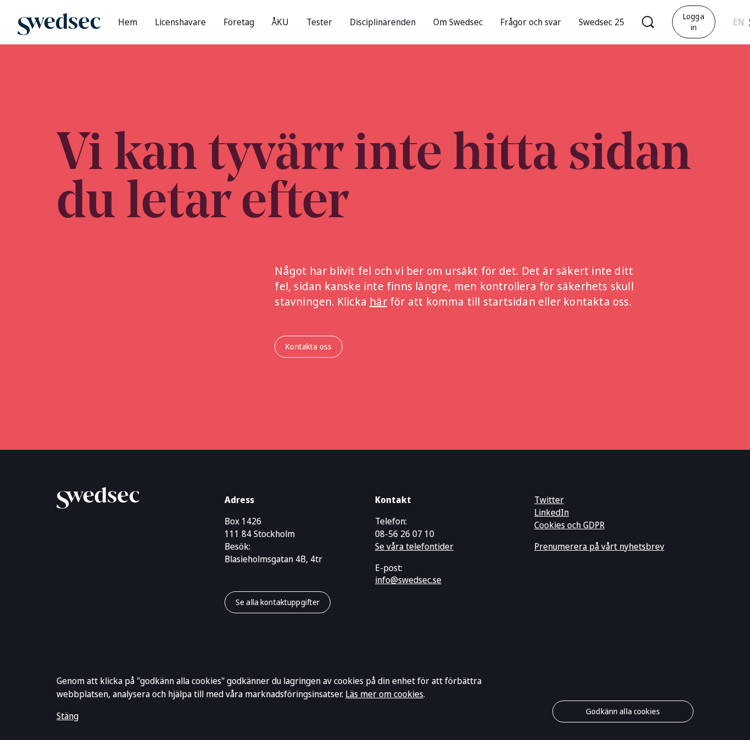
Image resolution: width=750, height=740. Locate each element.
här (378, 301)
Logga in (693, 21)
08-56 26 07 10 (404, 534)
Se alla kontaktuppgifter (278, 602)
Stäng (68, 716)
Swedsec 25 (601, 22)
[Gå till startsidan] (59, 21)
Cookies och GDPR (569, 525)
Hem (127, 22)
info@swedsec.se (408, 580)
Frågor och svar (530, 22)
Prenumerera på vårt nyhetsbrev (599, 546)
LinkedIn (551, 512)
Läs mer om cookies (384, 694)
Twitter (549, 500)
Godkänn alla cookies (623, 711)
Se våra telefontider (414, 546)
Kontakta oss (309, 346)
